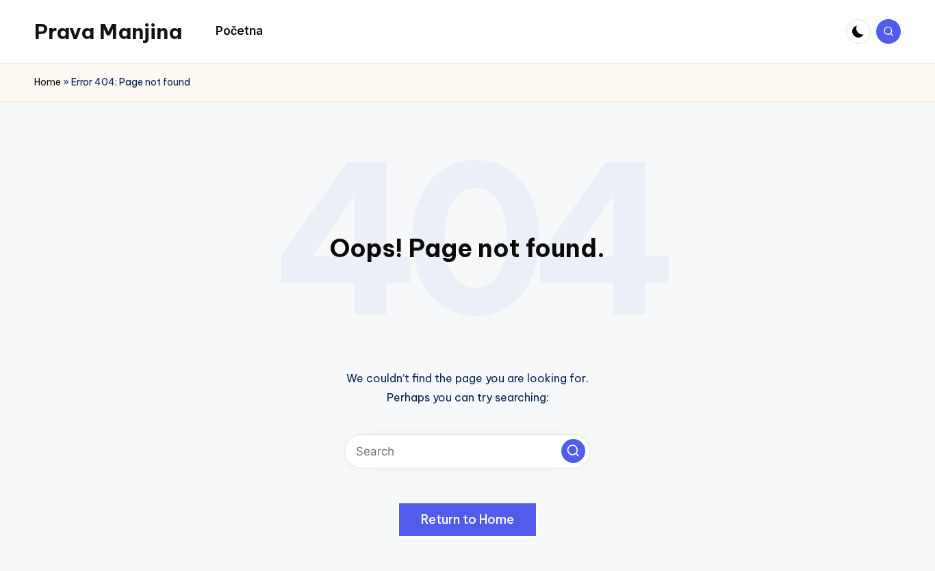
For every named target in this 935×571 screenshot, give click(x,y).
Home (47, 82)
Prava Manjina (108, 31)
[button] (573, 451)
